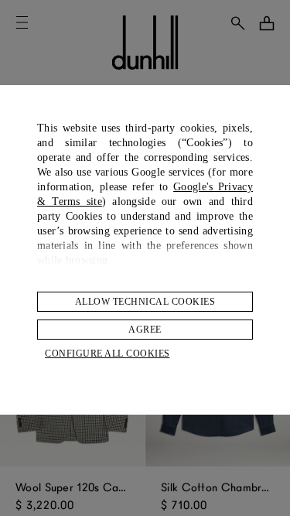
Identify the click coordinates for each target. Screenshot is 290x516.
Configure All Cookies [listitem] (107, 353)
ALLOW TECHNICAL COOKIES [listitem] (145, 301)
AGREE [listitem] (145, 329)
